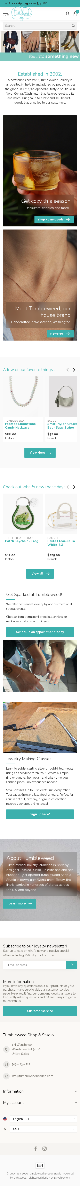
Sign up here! (40, 814)
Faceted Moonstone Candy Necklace (20, 426)
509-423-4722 (21, 1064)
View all (37, 573)
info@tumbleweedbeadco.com (32, 1076)
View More (37, 452)
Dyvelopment (62, 1177)
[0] (75, 13)
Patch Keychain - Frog (21, 541)
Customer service (40, 1011)
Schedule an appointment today (40, 632)
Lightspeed (20, 1177)
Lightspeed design (39, 1177)
